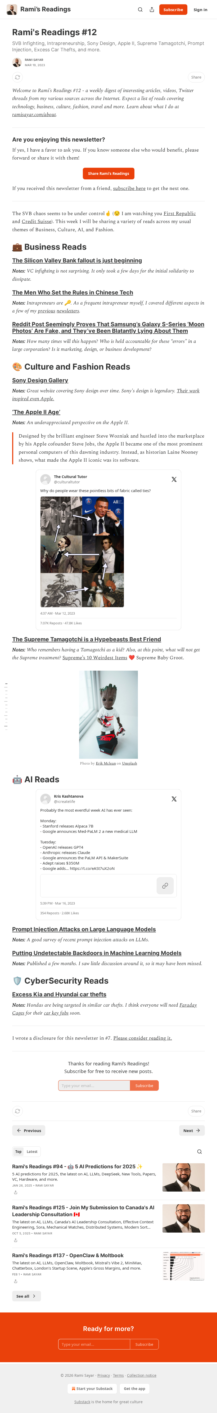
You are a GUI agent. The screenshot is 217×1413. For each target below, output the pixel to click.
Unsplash (129, 763)
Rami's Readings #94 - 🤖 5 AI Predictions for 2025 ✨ (77, 1167)
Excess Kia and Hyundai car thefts (59, 994)
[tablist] (26, 1151)
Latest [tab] (32, 1151)
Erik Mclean (106, 763)
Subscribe (173, 9)
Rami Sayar (34, 60)
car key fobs (56, 1013)
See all (22, 1296)
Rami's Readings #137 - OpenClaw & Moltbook (68, 1255)
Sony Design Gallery (40, 380)
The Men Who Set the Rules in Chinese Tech (72, 292)
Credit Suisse (36, 221)
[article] (108, 1179)
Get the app (134, 1388)
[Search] (140, 9)
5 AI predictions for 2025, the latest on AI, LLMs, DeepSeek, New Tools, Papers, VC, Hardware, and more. (84, 1176)
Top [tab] (18, 1151)
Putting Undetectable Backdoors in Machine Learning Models (97, 952)
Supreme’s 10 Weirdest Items (94, 658)
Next (188, 1130)
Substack (82, 1401)
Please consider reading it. (142, 1038)
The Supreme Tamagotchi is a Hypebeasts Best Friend (86, 639)
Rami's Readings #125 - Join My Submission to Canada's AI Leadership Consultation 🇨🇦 (83, 1211)
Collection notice (141, 1375)
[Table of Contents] (6, 706)
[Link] (5, 139)
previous (46, 311)
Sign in (200, 9)
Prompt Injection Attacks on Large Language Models (84, 929)
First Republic (180, 213)
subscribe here (129, 188)
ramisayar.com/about (34, 115)
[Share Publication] (152, 9)
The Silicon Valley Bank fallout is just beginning (77, 260)
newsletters (68, 311)
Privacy (103, 1375)
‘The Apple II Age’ (36, 411)
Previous (32, 1130)
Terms (118, 1375)
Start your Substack (94, 1388)
